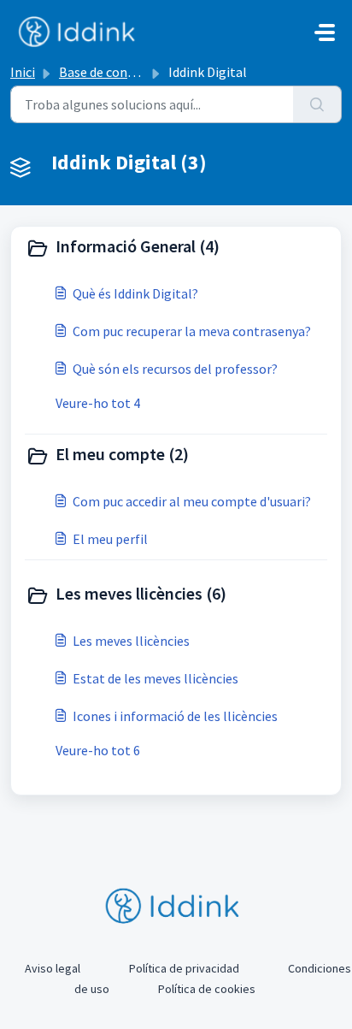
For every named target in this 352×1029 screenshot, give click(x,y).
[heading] (176, 248)
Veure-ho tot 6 (98, 750)
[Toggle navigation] (325, 32)
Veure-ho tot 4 (98, 402)
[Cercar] (317, 104)
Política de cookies (206, 988)
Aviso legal (52, 968)
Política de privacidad (184, 968)
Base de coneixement (121, 71)
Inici (22, 71)
